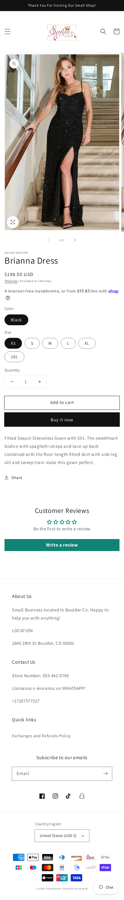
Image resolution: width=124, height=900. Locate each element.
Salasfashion (53, 888)
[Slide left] (48, 240)
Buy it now (62, 420)
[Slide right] (75, 240)
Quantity (12, 370)
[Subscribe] (105, 773)
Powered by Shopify (75, 888)
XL (87, 343)
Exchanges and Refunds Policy (41, 735)
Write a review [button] (62, 545)
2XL (14, 356)
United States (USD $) (58, 835)
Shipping (11, 281)
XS (13, 343)
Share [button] (17, 477)
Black (16, 320)
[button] (7, 31)
